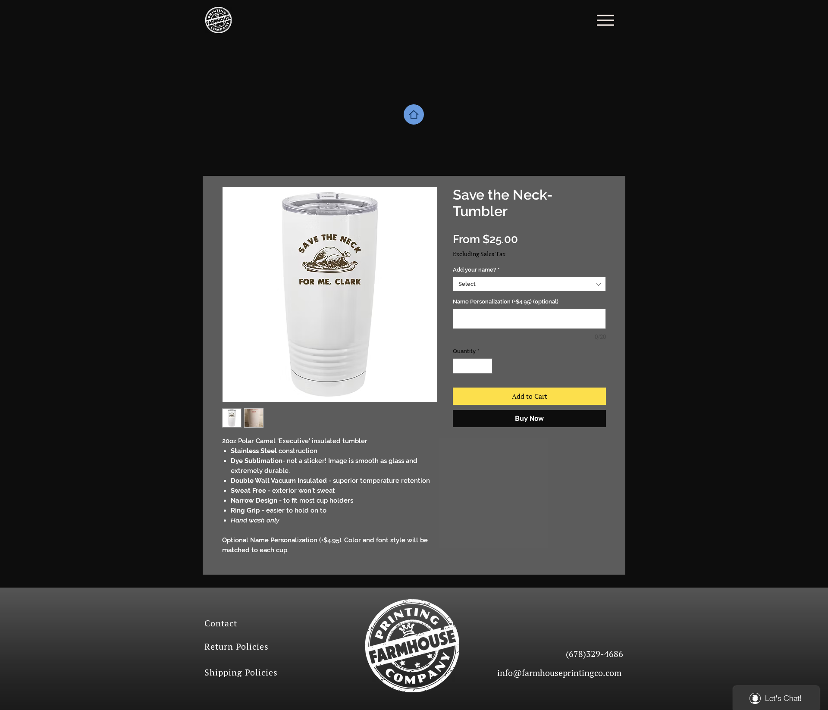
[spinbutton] (472, 366)
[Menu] (605, 20)
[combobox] (529, 284)
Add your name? (476, 269)
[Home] (414, 114)
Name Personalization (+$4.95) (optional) (505, 301)
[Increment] (486, 366)
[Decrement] (459, 366)
